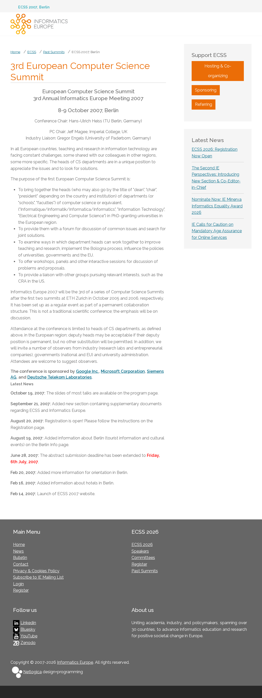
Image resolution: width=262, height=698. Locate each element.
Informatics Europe (75, 662)
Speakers (140, 551)
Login (18, 583)
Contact (20, 564)
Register (21, 590)
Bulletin (20, 557)
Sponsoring (205, 90)
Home (19, 544)
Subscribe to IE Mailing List (38, 577)
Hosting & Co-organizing (217, 71)
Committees (143, 557)
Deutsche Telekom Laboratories (59, 377)
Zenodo (28, 642)
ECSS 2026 (142, 544)
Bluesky (27, 629)
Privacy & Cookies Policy (36, 570)
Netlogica (32, 671)
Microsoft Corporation (123, 371)
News (18, 551)
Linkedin (28, 622)
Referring (203, 104)
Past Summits (145, 570)
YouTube (28, 636)
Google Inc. (87, 371)
